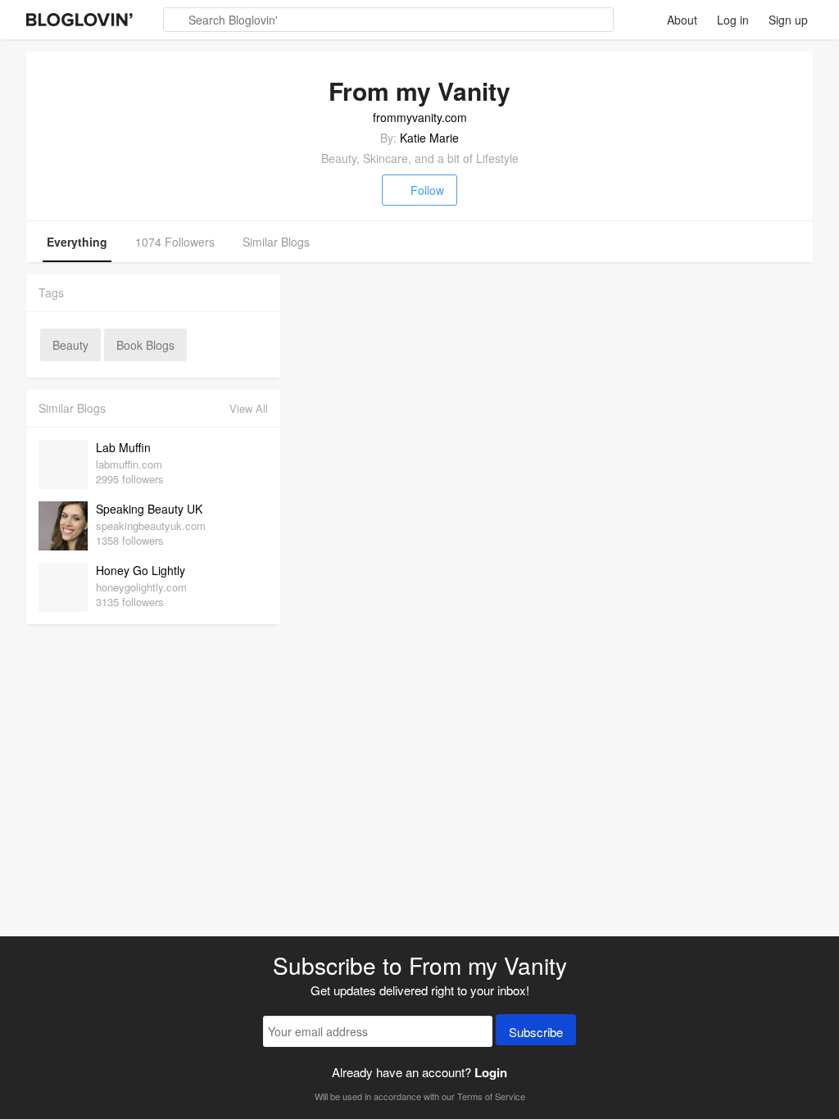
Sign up (788, 19)
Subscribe (536, 1031)
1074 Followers (175, 241)
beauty (70, 345)
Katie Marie (429, 137)
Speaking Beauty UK (149, 508)
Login (490, 1072)
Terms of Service (491, 1096)
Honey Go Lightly (140, 570)
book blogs (145, 345)
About (682, 19)
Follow (427, 190)
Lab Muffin (123, 447)
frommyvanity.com (420, 117)
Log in (733, 19)
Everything (77, 241)
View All (248, 408)
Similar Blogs (276, 241)
